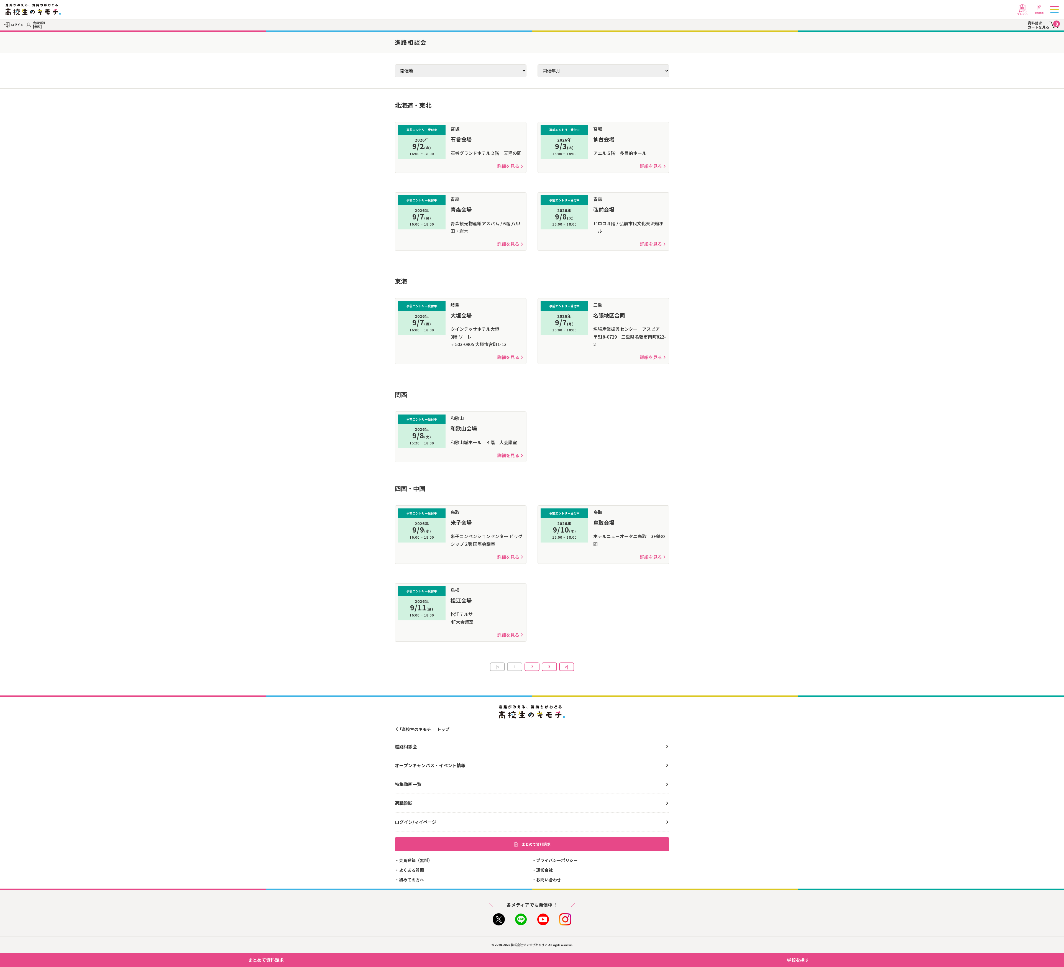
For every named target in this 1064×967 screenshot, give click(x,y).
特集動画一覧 (408, 784)
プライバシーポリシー (557, 860)
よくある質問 (411, 870)
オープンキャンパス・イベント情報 (430, 765)
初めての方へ (411, 879)
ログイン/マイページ (415, 821)
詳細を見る (508, 166)
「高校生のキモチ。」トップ (423, 729)
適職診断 (404, 803)
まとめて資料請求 (536, 844)
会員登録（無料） (415, 860)
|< (497, 666)
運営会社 (544, 870)
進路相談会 (406, 746)
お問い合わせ (548, 879)
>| (566, 666)
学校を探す (798, 959)
